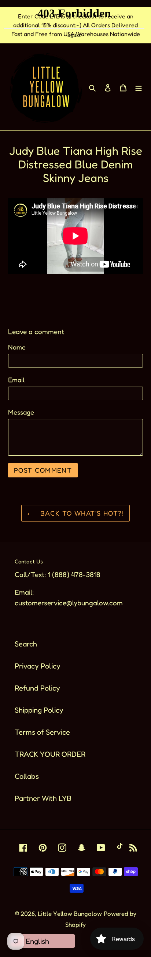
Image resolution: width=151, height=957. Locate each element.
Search (26, 643)
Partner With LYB (43, 798)
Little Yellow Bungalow (70, 913)
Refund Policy (37, 688)
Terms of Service (42, 732)
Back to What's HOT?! (81, 513)
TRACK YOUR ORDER (50, 754)
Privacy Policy (37, 666)
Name (17, 347)
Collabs (27, 776)
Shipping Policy (39, 710)
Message (21, 412)
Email (16, 380)
